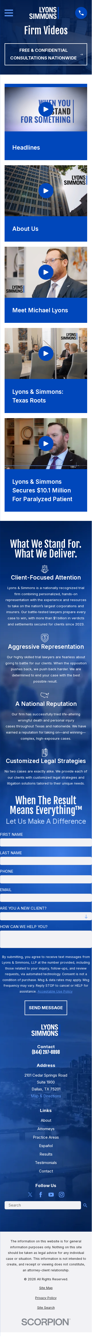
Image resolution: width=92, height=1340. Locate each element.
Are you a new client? (23, 908)
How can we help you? (24, 926)
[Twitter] (30, 1194)
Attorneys (46, 1128)
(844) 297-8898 (46, 1052)
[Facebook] (40, 1194)
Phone (6, 871)
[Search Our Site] (85, 1205)
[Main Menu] (9, 13)
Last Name (11, 853)
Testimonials (46, 1162)
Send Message (46, 1007)
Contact (46, 1171)
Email (6, 890)
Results (46, 1154)
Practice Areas (46, 1137)
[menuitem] (46, 1288)
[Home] (44, 13)
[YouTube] (51, 1194)
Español (46, 1145)
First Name (11, 834)
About (46, 1120)
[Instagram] (61, 1194)
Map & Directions (46, 1096)
